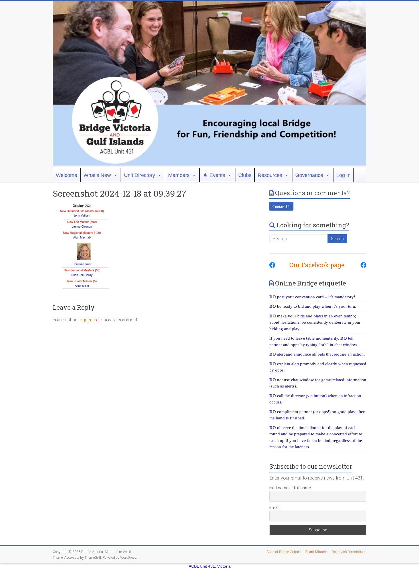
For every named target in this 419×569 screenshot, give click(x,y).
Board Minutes (316, 552)
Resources (270, 175)
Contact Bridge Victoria (284, 552)
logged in (88, 320)
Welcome (66, 175)
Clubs (244, 175)
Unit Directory (139, 175)
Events (217, 175)
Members (179, 175)
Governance (309, 175)
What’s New (97, 175)
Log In (343, 175)
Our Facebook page (314, 265)
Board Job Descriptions (349, 552)
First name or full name (290, 488)
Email (274, 507)
